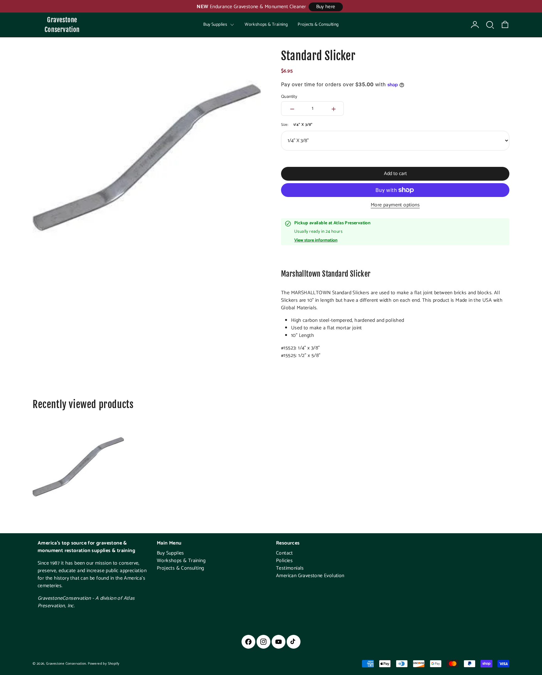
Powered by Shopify (103, 664)
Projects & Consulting (318, 24)
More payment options (395, 205)
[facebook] (248, 642)
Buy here (325, 7)
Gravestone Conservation (62, 25)
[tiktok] (293, 642)
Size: (296, 125)
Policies (284, 560)
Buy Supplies (170, 553)
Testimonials (290, 568)
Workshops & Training (266, 24)
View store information (315, 240)
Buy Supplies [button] (215, 24)
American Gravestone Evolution (310, 575)
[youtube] (278, 642)
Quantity (289, 97)
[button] (490, 25)
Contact (284, 553)
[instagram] (263, 642)
